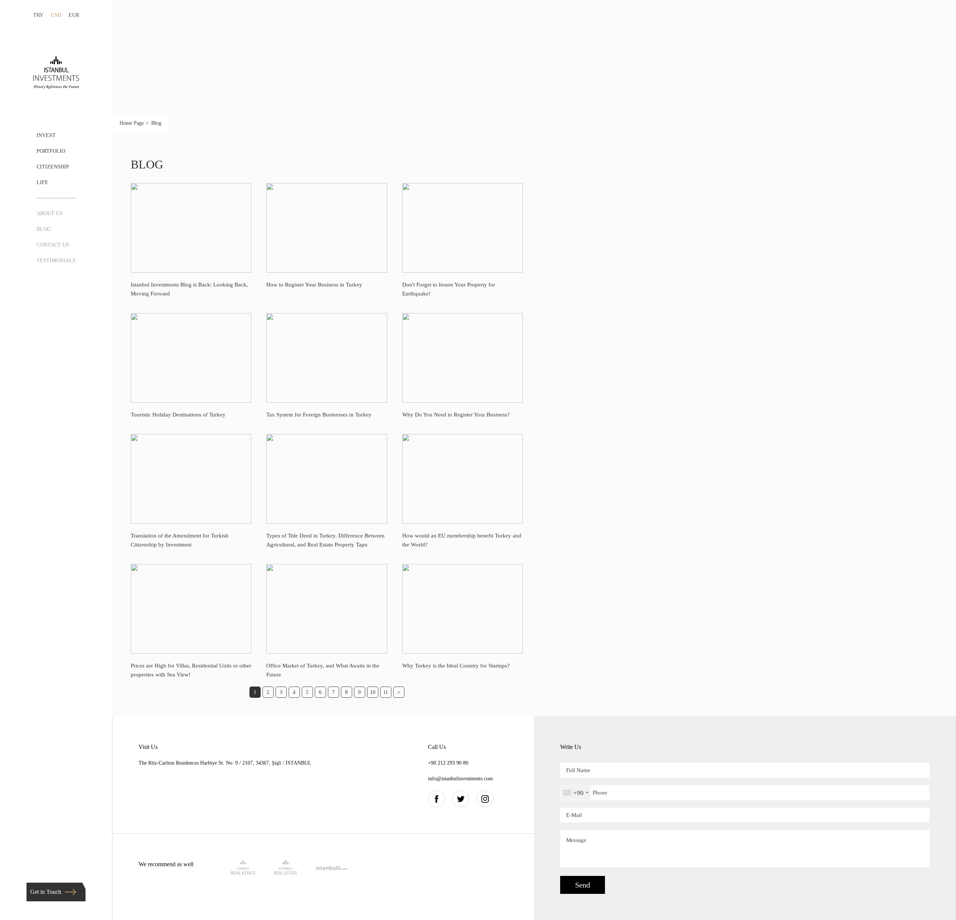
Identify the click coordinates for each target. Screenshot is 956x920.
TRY (38, 15)
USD (56, 15)
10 (372, 692)
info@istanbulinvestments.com (460, 778)
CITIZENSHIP (53, 167)
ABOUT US (50, 213)
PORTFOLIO (51, 151)
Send (582, 885)
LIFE (42, 182)
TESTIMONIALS (56, 260)
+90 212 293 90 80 (448, 763)
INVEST (46, 135)
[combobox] (575, 793)
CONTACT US (53, 245)
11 (385, 692)
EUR (74, 15)
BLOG (44, 229)
